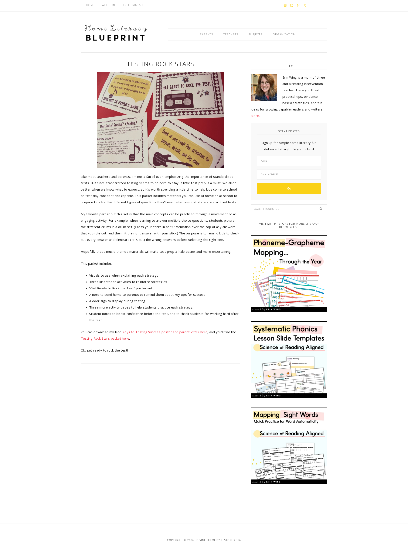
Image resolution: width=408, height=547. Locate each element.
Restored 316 (231, 540)
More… (256, 115)
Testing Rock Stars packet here (105, 338)
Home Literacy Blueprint (116, 32)
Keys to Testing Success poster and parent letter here (165, 332)
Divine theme (206, 540)
